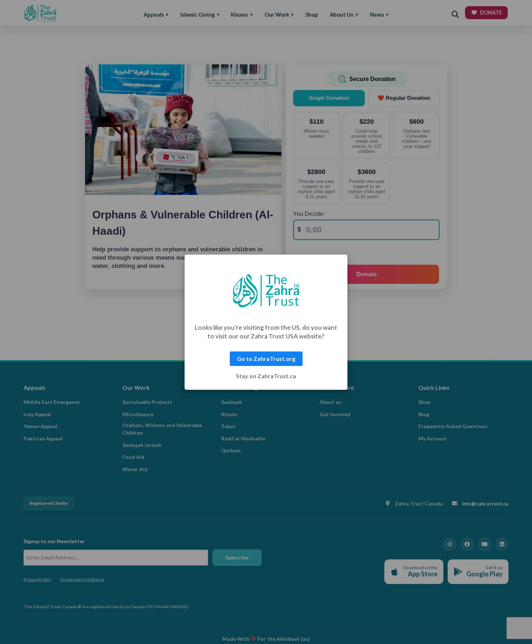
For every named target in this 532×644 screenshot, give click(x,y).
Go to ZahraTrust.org (266, 358)
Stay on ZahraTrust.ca (266, 376)
